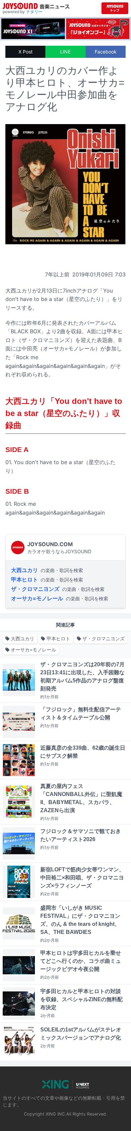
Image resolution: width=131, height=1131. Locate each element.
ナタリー (34, 11)
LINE (65, 51)
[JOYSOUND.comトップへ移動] (114, 8)
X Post (25, 51)
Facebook (106, 51)
